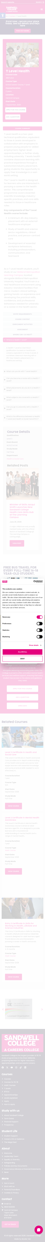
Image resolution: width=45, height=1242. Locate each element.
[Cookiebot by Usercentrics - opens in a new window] (33, 581)
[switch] (40, 623)
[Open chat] (39, 1230)
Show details (34, 645)
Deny (22, 659)
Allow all (22, 652)
